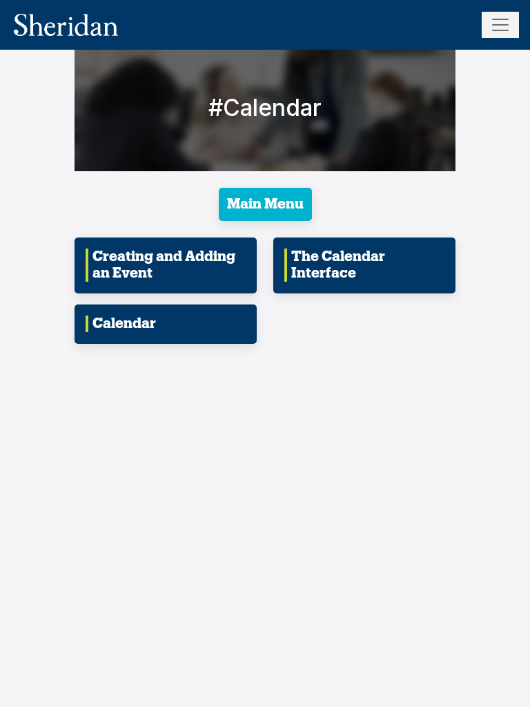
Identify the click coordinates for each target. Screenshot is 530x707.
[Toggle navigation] (500, 25)
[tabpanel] (265, 230)
